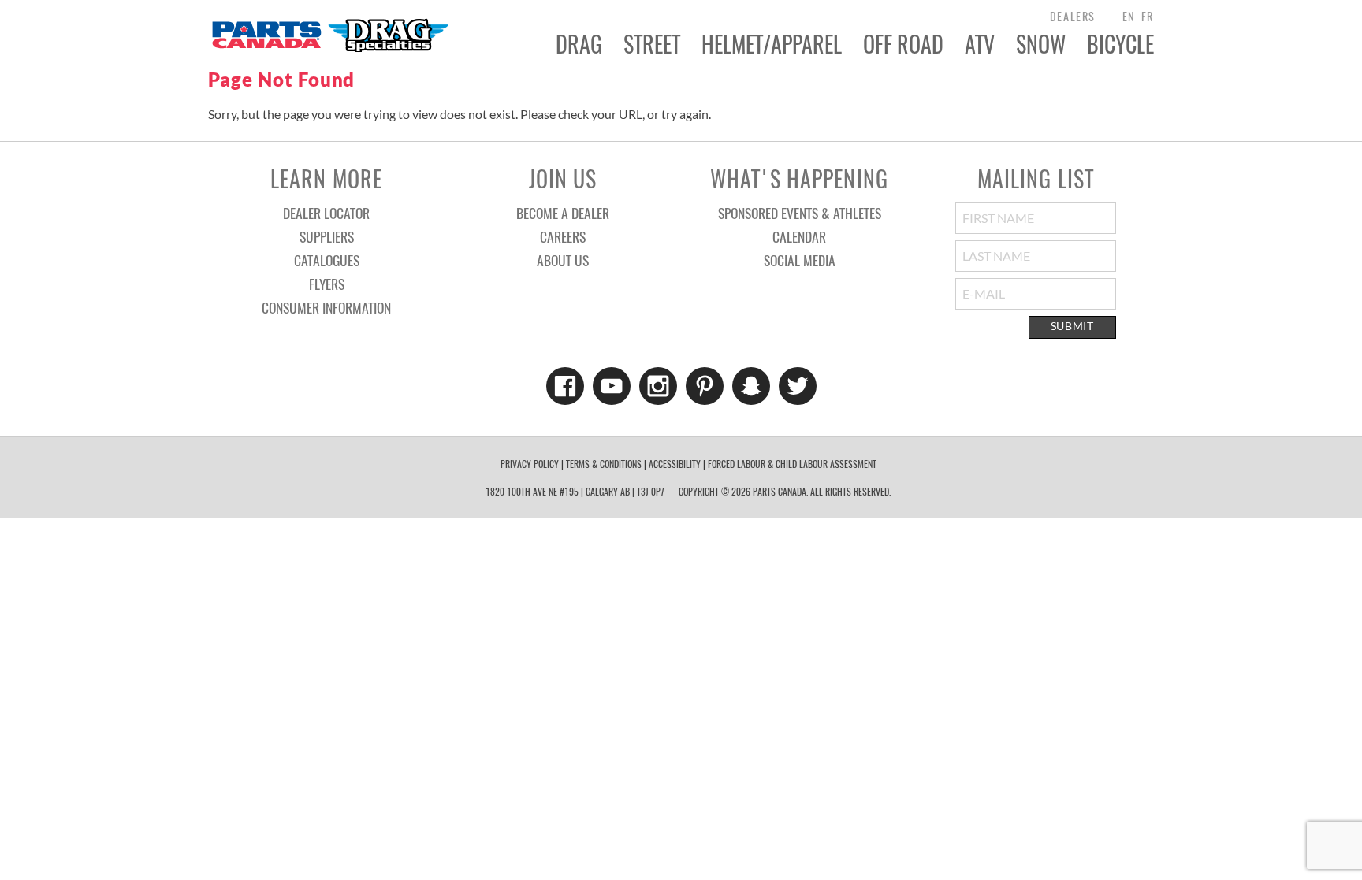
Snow (1041, 44)
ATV (980, 44)
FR (1147, 16)
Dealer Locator (326, 212)
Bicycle (1120, 44)
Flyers (326, 283)
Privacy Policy (530, 463)
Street (651, 44)
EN (1129, 16)
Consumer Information (326, 307)
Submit (1072, 326)
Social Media (799, 260)
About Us (563, 260)
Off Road (903, 44)
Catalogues (326, 260)
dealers (1073, 16)
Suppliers (327, 236)
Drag (579, 44)
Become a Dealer (562, 212)
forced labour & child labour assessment (792, 463)
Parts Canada (329, 34)
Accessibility (675, 463)
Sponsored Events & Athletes (799, 212)
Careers (563, 236)
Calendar (799, 236)
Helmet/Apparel (771, 44)
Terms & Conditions (604, 463)
